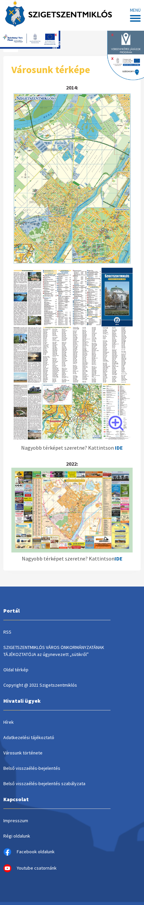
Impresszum (15, 821)
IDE (119, 558)
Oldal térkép (15, 670)
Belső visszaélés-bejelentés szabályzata (44, 783)
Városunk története (23, 753)
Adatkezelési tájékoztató (28, 737)
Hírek (8, 722)
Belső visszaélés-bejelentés (31, 768)
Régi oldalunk (16, 836)
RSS (7, 632)
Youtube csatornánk (37, 868)
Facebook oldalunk (36, 852)
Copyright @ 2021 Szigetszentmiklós (40, 685)
